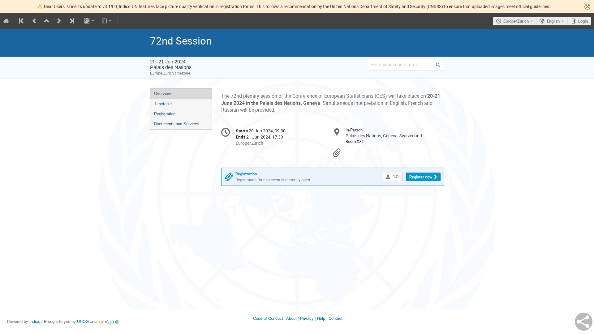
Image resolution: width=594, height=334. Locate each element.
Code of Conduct (268, 318)
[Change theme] (107, 21)
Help (321, 318)
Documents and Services (176, 124)
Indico (34, 321)
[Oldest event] (22, 21)
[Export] (89, 21)
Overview (162, 93)
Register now (421, 177)
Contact (335, 318)
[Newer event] (59, 21)
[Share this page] (583, 321)
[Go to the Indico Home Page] (6, 21)
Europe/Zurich (516, 21)
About (291, 318)
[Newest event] (71, 21)
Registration (164, 114)
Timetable (163, 103)
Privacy (307, 318)
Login (583, 21)
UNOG (83, 321)
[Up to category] (47, 21)
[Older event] (34, 21)
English (553, 21)
